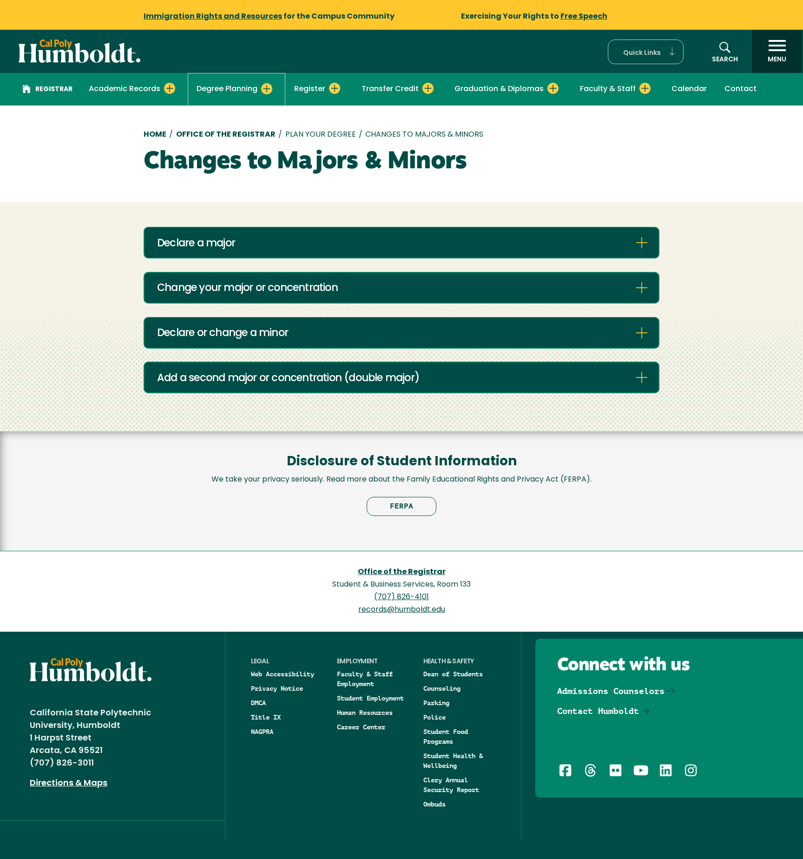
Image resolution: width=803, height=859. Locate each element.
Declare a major (196, 243)
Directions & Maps (68, 784)
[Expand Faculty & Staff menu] (645, 88)
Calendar (689, 89)
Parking (436, 703)
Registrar (53, 89)
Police (434, 717)
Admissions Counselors (611, 691)
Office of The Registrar (226, 135)
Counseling (442, 688)
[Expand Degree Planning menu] (266, 88)
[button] (646, 52)
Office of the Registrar (402, 572)
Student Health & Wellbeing (453, 760)
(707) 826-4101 (401, 597)
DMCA (258, 703)
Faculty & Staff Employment (365, 678)
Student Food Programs (445, 736)
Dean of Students (453, 674)
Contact (740, 89)
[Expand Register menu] (334, 88)
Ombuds (434, 804)
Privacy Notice (277, 688)
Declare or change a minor (222, 333)
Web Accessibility (282, 674)
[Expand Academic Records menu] (169, 88)
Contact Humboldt (598, 711)
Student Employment (370, 698)
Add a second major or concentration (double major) (288, 378)
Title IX (266, 717)
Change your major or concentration (247, 288)
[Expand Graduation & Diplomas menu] (553, 88)
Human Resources (365, 712)
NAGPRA (262, 731)
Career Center (361, 727)
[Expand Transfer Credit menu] (428, 88)
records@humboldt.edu (401, 610)
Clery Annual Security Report (451, 784)
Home (155, 135)
